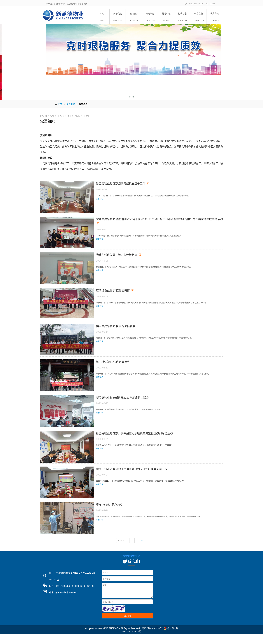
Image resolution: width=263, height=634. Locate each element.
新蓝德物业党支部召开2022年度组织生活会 (122, 397)
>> (142, 540)
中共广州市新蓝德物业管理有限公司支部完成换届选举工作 (131, 469)
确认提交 (127, 616)
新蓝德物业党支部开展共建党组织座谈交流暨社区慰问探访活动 (134, 433)
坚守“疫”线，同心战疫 (109, 504)
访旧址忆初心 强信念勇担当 (113, 362)
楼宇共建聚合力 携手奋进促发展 (115, 326)
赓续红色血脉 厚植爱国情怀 (115, 290)
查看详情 (99, 199)
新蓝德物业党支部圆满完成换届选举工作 (123, 183)
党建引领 (70, 104)
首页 (58, 104)
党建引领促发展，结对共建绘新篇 (119, 255)
